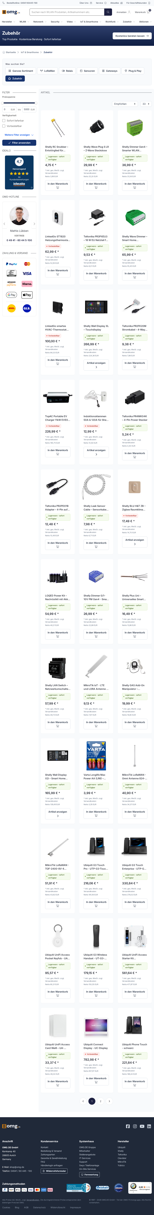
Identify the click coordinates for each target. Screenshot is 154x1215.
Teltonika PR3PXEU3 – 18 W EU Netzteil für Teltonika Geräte (96, 238)
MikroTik (122, 1161)
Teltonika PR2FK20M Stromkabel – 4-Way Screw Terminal (134, 327)
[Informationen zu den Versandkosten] (19, 308)
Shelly (121, 1151)
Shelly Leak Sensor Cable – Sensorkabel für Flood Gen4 (95, 507)
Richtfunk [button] (111, 21)
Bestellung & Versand (51, 1151)
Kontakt (44, 1147)
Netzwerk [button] (38, 21)
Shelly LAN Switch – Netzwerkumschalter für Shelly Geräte (57, 687)
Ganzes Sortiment (22, 70)
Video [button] (70, 21)
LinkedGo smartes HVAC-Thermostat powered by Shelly (55, 327)
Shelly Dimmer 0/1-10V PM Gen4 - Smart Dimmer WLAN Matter (96, 597)
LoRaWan (49, 70)
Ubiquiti (121, 1147)
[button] (19, 135)
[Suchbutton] (108, 12)
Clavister (122, 1158)
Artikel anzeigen (96, 362)
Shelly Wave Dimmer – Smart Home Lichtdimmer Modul (134, 238)
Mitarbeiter (84, 1151)
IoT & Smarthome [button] (89, 21)
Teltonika (122, 1154)
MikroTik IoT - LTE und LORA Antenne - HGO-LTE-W (95, 687)
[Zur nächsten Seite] (109, 1101)
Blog (17, 1207)
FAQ (43, 1161)
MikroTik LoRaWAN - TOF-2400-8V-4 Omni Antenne (57, 867)
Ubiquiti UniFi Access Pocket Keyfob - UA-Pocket (57, 956)
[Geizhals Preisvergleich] (102, 1187)
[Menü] (150, 1184)
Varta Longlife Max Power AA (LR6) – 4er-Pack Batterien (94, 776)
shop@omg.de (17, 1167)
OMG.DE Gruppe (87, 1147)
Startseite (10, 52)
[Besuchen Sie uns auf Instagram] (135, 1126)
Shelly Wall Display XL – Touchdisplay (96, 327)
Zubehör (48, 52)
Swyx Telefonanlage (89, 1165)
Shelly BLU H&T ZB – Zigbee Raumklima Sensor (134, 507)
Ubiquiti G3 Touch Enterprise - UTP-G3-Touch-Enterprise (134, 867)
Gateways (111, 70)
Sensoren (89, 70)
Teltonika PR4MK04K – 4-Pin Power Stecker (134, 418)
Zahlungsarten (48, 1154)
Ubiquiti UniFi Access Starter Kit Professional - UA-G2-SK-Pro (134, 956)
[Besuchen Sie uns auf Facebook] (128, 1126)
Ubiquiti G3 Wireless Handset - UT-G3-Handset (95, 956)
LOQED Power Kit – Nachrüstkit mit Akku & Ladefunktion (57, 597)
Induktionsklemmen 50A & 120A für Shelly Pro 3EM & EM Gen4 (96, 418)
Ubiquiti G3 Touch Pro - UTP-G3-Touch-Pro (96, 867)
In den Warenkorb (58, 183)
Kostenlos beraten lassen (130, 35)
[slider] (2, 103)
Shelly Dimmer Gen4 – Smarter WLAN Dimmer (134, 148)
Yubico (121, 1165)
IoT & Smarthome (30, 52)
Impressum (75, 1207)
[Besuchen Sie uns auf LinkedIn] (149, 1126)
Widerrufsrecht (58, 1207)
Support (83, 1161)
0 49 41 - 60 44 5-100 (19, 240)
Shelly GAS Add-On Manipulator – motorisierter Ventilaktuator (133, 687)
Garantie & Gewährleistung (54, 1158)
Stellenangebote (87, 1154)
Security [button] (55, 21)
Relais (69, 70)
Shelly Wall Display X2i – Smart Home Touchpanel (56, 776)
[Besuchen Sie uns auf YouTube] (142, 1126)
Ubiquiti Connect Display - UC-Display (96, 1046)
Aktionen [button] (144, 21)
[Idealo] (118, 1188)
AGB (26, 1207)
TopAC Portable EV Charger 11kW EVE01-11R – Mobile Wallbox (57, 418)
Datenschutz (39, 1207)
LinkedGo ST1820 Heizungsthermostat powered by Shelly (57, 238)
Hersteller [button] (7, 21)
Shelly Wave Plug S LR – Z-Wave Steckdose (96, 148)
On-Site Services (87, 1169)
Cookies (6, 1207)
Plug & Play (135, 70)
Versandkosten (33, 1200)
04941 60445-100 (29, 3)
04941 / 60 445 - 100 (21, 1171)
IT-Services (84, 1158)
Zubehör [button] (127, 21)
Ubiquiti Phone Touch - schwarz (134, 1046)
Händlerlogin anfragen (52, 1165)
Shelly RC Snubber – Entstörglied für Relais (56, 148)
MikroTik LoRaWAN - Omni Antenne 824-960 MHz (134, 776)
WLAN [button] (23, 21)
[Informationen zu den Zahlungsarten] (19, 280)
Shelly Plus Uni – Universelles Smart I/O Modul (133, 597)
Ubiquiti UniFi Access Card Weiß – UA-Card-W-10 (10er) (57, 1046)
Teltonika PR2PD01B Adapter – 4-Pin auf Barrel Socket (57, 507)
